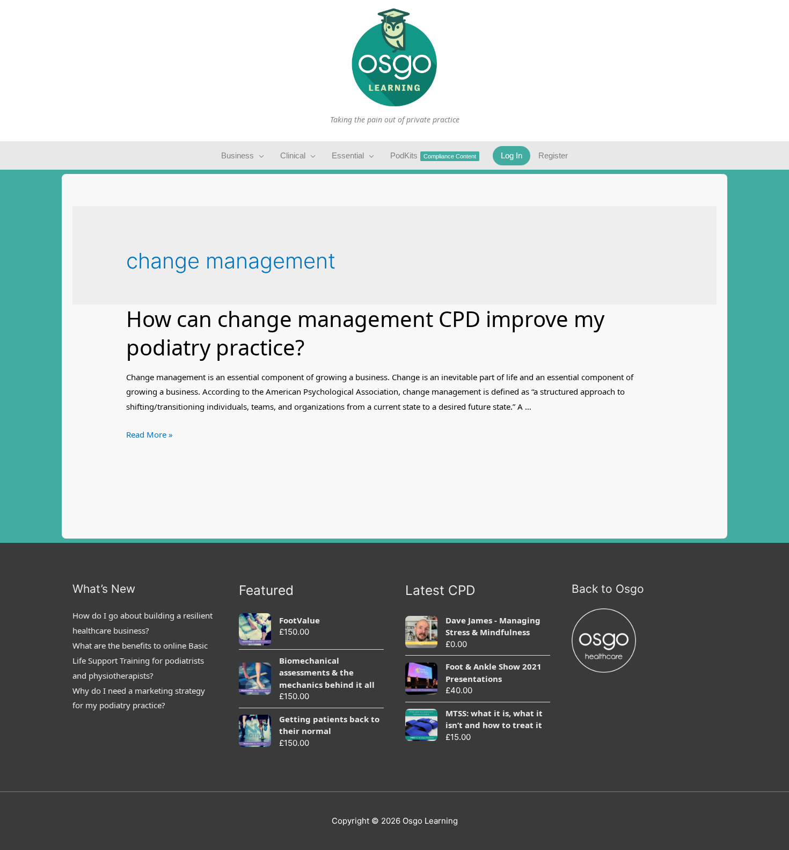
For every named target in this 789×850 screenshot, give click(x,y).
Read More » (149, 434)
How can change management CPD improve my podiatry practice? (365, 333)
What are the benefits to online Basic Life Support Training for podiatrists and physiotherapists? (140, 660)
